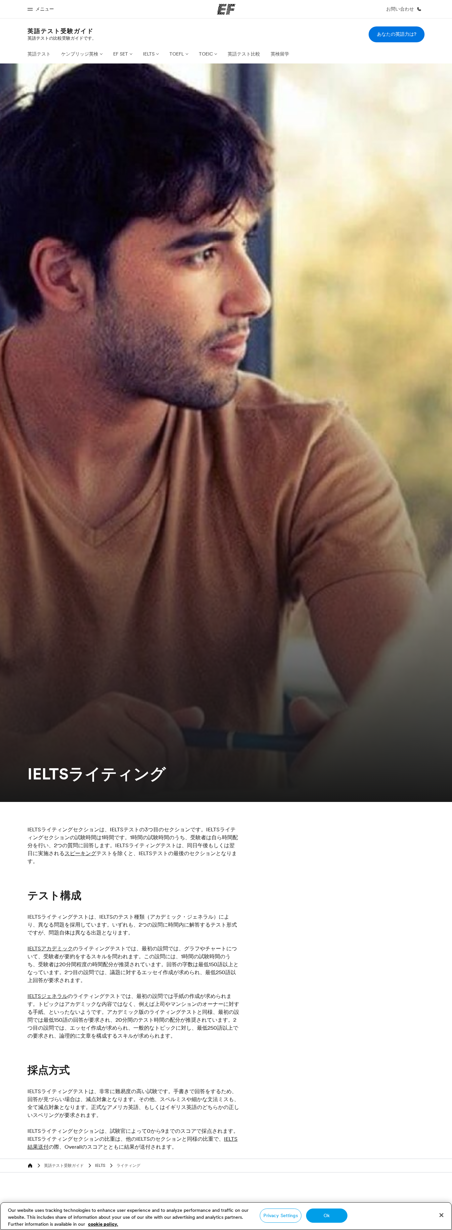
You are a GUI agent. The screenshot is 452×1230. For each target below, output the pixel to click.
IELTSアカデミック (50, 948)
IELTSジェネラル (47, 996)
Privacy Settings (280, 1215)
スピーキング (80, 853)
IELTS (149, 54)
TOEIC (206, 54)
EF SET (120, 54)
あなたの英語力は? (396, 34)
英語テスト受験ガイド (60, 31)
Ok (327, 1215)
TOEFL (176, 54)
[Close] (441, 1215)
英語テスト (39, 54)
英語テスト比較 (244, 54)
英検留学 (280, 54)
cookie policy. (103, 1224)
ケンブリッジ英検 (79, 54)
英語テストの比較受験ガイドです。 (61, 38)
